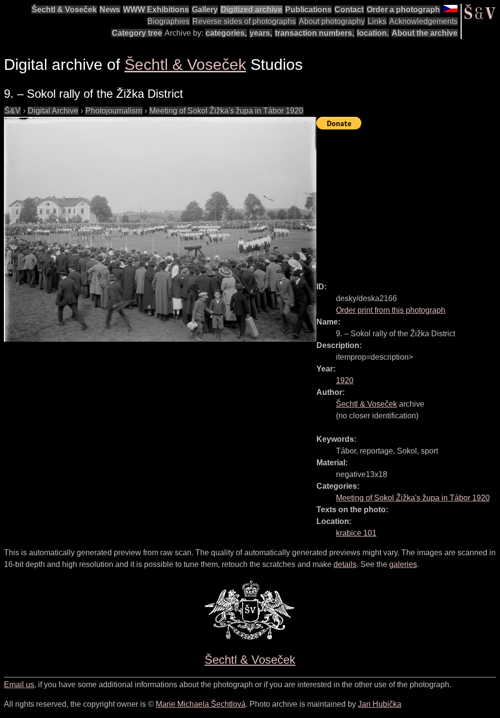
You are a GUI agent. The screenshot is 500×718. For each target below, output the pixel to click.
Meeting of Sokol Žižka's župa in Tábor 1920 (226, 111)
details (344, 564)
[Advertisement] (408, 201)
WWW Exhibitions (156, 9)
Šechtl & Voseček (64, 9)
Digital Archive (53, 111)
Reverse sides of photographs (244, 21)
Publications (308, 9)
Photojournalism (113, 111)
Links (377, 21)
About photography (332, 21)
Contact (349, 9)
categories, (226, 33)
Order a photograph (403, 9)
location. (373, 33)
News (110, 9)
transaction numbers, (314, 33)
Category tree (137, 33)
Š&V (12, 111)
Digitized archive (251, 9)
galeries (403, 564)
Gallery (205, 9)
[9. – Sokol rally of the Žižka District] (160, 229)
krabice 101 (356, 533)
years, (261, 33)
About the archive (425, 33)
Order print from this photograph (390, 310)
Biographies (168, 21)
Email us (19, 684)
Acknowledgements (423, 21)
